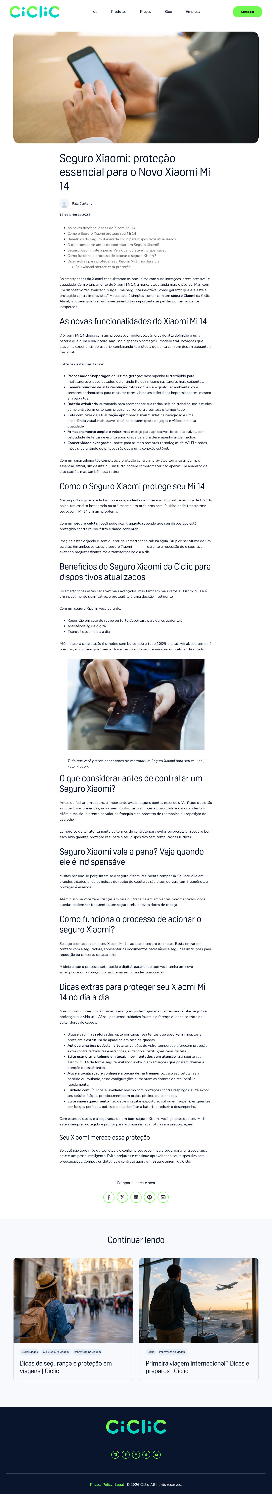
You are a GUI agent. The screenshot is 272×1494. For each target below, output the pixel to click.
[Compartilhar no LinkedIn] (136, 1197)
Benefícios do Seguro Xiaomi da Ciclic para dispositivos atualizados (122, 239)
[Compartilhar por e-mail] (163, 1197)
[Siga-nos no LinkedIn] (115, 1455)
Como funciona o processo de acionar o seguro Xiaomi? (112, 255)
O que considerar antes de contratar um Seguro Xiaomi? (113, 244)
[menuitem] (94, 11)
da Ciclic (139, 546)
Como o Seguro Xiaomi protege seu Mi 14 (102, 233)
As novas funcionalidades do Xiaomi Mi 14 (102, 228)
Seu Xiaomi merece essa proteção (102, 266)
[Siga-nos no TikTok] (146, 1455)
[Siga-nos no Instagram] (136, 1455)
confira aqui (201, 1161)
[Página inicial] (34, 12)
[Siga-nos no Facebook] (126, 1455)
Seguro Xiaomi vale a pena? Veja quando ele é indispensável (117, 250)
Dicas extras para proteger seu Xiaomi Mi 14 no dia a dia (113, 261)
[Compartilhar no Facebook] (108, 1197)
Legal (119, 1484)
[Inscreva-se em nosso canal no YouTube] (157, 1455)
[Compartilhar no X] (122, 1197)
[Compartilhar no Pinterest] (149, 1197)
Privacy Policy (101, 1484)
